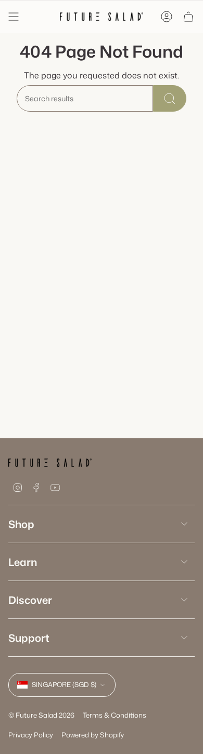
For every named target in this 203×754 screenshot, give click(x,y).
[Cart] (188, 17)
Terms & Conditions (114, 715)
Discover (30, 600)
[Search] (169, 98)
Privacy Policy (30, 734)
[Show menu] (13, 17)
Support (28, 637)
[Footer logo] (50, 462)
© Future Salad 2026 (41, 715)
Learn (22, 562)
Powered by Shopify (92, 734)
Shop (21, 524)
